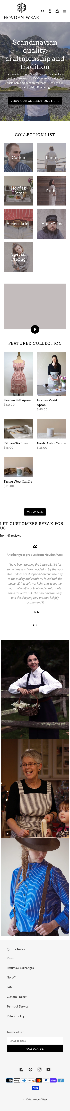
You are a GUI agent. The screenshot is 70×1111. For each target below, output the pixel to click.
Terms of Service (17, 1006)
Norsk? (11, 977)
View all (35, 512)
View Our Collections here (35, 100)
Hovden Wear (39, 1099)
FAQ (9, 987)
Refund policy (15, 1016)
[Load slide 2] (36, 625)
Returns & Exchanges (20, 968)
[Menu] (64, 11)
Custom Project (17, 997)
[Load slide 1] (33, 625)
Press (10, 958)
